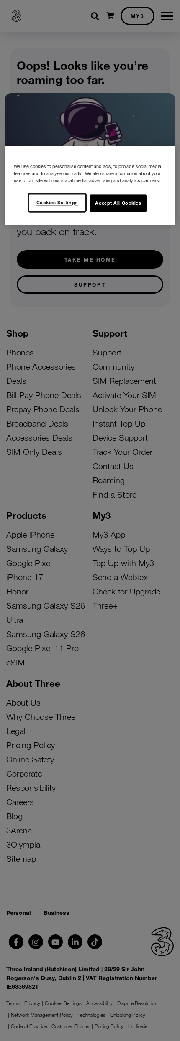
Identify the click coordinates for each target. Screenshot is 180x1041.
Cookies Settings (57, 202)
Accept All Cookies (118, 203)
